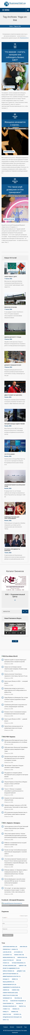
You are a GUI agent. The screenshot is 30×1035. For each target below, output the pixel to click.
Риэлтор (22, 1006)
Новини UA (19, 1027)
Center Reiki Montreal (10, 946)
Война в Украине (8, 971)
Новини (6, 990)
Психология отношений (18, 1000)
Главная (5, 1027)
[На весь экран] (23, 633)
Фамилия (4, 929)
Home (11, 26)
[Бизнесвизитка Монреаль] (15, 4)
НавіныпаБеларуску (9, 984)
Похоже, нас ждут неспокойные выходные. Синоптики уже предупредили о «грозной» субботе (15, 851)
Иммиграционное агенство (11, 976)
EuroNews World (11, 656)
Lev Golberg (18, 952)
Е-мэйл (4, 917)
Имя (3, 923)
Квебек (15, 979)
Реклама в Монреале (9, 1006)
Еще (25, 1027)
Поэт (5, 1000)
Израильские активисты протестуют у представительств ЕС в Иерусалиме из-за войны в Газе (15, 690)
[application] (15, 628)
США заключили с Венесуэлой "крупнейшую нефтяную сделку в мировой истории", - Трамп (16, 749)
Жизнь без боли (9, 87)
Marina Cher (19, 954)
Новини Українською (10, 992)
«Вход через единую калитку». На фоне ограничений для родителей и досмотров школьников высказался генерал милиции (15, 835)
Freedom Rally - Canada (10, 949)
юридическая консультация (12, 1017)
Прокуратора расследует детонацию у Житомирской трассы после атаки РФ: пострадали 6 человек (14, 758)
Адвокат (22, 965)
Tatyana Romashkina (18, 962)
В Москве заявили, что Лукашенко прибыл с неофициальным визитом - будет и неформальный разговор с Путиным (16, 871)
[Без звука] (21, 633)
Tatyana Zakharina (9, 965)
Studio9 (6, 962)
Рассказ (19, 1003)
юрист (6, 1019)
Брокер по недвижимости (11, 968)
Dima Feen (23, 946)
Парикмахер (7, 998)
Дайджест (21, 971)
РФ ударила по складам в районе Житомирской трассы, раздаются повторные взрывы (16, 774)
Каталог (12, 1027)
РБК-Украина (10, 737)
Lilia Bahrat (7, 954)
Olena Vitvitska (8, 960)
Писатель (18, 998)
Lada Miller (7, 952)
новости (7, 1014)
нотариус (17, 1014)
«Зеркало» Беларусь (13, 823)
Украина (15, 1008)
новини (14, 1011)
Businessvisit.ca (24, 38)
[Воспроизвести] (6, 633)
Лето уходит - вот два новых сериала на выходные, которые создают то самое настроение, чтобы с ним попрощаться (15, 890)
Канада (6, 979)
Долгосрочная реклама (10, 973)
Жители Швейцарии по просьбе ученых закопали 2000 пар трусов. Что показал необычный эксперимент (14, 881)
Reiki (18, 960)
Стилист (6, 1008)
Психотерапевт (8, 1003)
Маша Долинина (8, 981)
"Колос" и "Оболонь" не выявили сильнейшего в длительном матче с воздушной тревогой (13, 790)
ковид (5, 1011)
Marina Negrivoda (9, 957)
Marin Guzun (22, 957)
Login (28, 10)
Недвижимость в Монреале (11, 987)
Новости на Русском (10, 995)
